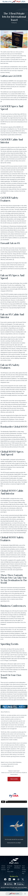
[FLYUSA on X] (22, 879)
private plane (14, 59)
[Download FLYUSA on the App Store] (8, 883)
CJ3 (8, 869)
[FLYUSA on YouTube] (14, 879)
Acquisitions (17, 867)
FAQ (23, 873)
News (23, 867)
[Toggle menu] (25, 893)
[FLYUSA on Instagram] (18, 879)
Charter (3, 865)
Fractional (9, 865)
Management (17, 865)
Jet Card (3, 869)
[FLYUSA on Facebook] (5, 879)
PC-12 (8, 867)
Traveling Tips (14, 22)
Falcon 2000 (10, 871)
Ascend (3, 867)
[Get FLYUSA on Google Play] (19, 883)
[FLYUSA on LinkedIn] (9, 879)
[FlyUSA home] (14, 893)
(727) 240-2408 (13, 887)
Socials (24, 871)
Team (23, 865)
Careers (24, 869)
